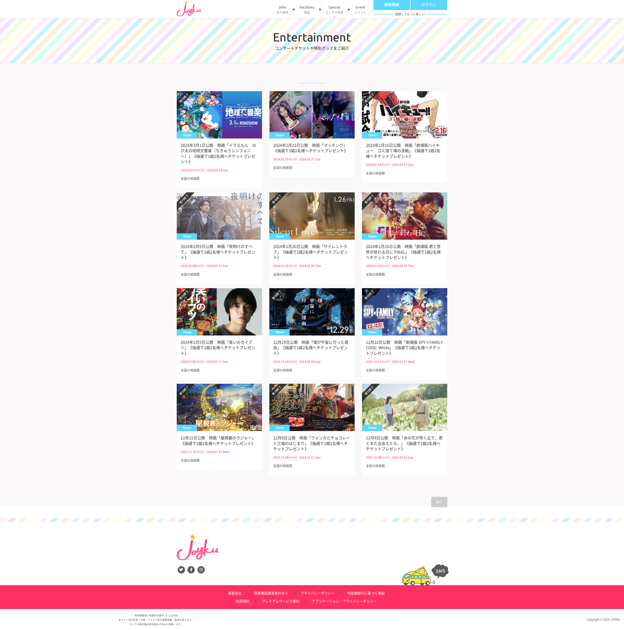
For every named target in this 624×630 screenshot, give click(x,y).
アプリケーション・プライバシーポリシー (344, 601)
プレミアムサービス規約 (280, 601)
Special (334, 10)
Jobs (282, 10)
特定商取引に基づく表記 (366, 593)
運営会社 (235, 593)
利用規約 (242, 601)
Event (360, 10)
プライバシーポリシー (318, 593)
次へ (439, 502)
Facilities (306, 10)
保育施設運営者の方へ (271, 593)
